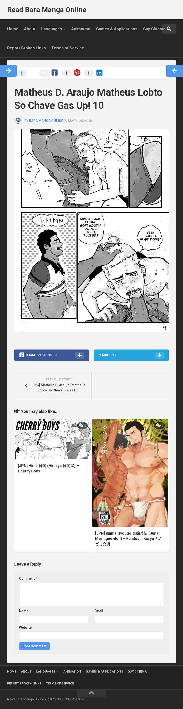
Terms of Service (67, 48)
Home (12, 28)
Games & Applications (116, 28)
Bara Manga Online (46, 121)
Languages (51, 28)
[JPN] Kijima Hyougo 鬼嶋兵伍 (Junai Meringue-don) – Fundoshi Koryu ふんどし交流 (129, 538)
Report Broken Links (26, 48)
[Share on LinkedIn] (94, 73)
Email (98, 611)
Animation (80, 28)
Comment (28, 578)
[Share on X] (27, 73)
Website (25, 627)
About (30, 28)
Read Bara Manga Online (46, 9)
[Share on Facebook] (50, 73)
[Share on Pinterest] (72, 73)
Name (23, 611)
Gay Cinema (154, 28)
